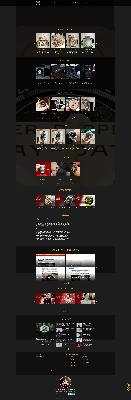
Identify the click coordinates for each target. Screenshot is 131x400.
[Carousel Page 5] (48, 344)
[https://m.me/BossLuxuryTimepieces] (128, 389)
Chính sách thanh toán (70, 356)
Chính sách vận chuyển (70, 359)
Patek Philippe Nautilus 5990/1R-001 (88, 116)
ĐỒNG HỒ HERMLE (65, 29)
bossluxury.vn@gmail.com (43, 357)
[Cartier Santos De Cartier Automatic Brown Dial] (73, 169)
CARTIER (65, 158)
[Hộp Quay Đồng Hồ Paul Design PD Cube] (73, 71)
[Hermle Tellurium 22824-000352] (52, 40)
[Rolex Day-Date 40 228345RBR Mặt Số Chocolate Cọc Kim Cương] (43, 136)
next (96, 43)
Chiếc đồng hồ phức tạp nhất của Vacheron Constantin (88, 334)
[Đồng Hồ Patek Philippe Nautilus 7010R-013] (58, 104)
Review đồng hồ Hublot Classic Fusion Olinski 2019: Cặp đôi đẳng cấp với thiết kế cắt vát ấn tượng (65, 209)
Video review (65, 190)
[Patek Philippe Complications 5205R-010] (43, 104)
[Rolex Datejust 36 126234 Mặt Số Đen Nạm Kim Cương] (88, 136)
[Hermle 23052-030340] (37, 40)
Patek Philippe (65, 93)
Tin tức (74, 2)
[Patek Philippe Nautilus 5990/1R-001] (88, 104)
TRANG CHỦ (47, 2)
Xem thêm (65, 283)
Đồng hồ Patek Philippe (86, 362)
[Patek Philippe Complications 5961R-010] (73, 104)
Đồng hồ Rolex (84, 357)
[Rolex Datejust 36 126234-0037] (73, 136)
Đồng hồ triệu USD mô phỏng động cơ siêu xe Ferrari (68, 324)
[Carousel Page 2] (44, 344)
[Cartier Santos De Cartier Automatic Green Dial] (58, 169)
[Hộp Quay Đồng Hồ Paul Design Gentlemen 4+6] (88, 71)
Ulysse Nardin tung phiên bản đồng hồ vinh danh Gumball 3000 (88, 344)
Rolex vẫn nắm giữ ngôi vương (67, 333)
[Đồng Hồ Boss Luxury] (38, 3)
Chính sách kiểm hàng (70, 363)
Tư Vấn (66, 2)
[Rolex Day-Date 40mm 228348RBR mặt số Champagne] (58, 136)
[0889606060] (128, 385)
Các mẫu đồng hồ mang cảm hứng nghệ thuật (67, 344)
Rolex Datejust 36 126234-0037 (73, 148)
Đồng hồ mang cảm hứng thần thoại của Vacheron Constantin (89, 329)
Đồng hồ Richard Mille (86, 359)
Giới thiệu (85, 2)
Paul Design (66, 60)
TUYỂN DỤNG (79, 2)
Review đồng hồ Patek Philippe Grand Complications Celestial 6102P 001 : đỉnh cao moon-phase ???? (85, 209)
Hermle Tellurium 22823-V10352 (67, 52)
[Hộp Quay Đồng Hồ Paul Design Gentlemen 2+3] (58, 71)
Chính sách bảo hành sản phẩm (72, 362)
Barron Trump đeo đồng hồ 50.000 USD (44, 334)
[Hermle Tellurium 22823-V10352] (67, 40)
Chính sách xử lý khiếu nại (71, 357)
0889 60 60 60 (44, 354)
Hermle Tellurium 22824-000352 (52, 52)
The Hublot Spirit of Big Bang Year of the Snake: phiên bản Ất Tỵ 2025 (68, 339)
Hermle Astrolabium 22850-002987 (82, 52)
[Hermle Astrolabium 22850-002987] (82, 40)
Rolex (65, 125)
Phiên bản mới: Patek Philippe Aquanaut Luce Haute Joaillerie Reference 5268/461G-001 (88, 339)
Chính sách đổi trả (69, 360)
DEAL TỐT (58, 2)
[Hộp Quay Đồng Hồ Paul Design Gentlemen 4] (43, 71)
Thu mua (70, 2)
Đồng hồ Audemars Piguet (87, 363)
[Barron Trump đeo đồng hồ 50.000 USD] (45, 328)
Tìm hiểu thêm (39, 21)
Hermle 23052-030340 (37, 52)
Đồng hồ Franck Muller (86, 360)
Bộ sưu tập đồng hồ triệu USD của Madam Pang (88, 324)
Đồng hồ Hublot (85, 356)
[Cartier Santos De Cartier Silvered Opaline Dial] (43, 169)
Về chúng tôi (42, 219)
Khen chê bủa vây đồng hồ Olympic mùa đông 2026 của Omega (68, 329)
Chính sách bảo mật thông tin (71, 365)
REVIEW (62, 2)
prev (34, 43)
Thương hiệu (52, 2)
